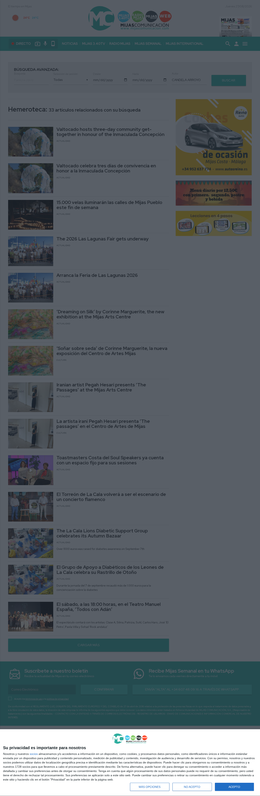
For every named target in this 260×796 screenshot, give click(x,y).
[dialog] (130, 762)
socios (34, 753)
